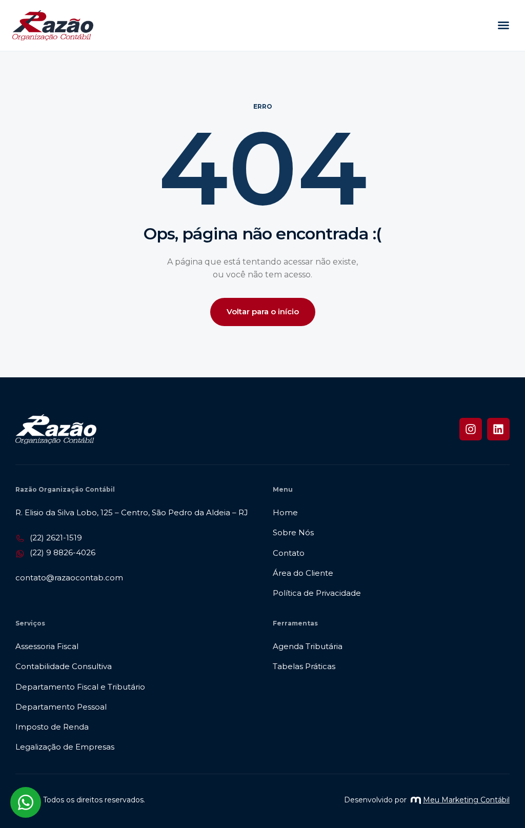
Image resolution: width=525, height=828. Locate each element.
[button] (503, 25)
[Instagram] (470, 429)
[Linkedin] (498, 429)
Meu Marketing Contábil (466, 799)
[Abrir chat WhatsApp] (25, 802)
